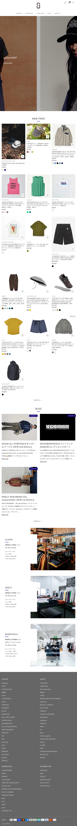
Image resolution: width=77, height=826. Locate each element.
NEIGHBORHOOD (7, 770)
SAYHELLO (43, 723)
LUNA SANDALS (6, 698)
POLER (4, 748)
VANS (41, 748)
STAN (3, 745)
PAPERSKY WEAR (7, 720)
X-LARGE (42, 745)
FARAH (42, 726)
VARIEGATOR (5, 714)
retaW (3, 804)
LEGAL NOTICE (44, 783)
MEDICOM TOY (44, 754)
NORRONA (5, 751)
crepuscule (43, 702)
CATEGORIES (29, 13)
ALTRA (4, 695)
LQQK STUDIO (44, 686)
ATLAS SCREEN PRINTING (9, 726)
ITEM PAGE (10, 68)
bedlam (42, 742)
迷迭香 (4, 692)
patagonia (5, 683)
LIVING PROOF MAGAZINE (47, 739)
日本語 (3, 820)
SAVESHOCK (5, 708)
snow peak (5, 742)
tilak (3, 739)
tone (3, 801)
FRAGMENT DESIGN (8, 795)
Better (42, 733)
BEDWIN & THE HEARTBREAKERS (12, 789)
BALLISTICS (5, 754)
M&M (3, 798)
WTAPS (4, 773)
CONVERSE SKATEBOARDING (48, 751)
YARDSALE (43, 711)
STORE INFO (40, 13)
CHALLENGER (6, 780)
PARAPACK (5, 733)
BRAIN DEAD (44, 717)
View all (37, 400)
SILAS (3, 807)
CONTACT (57, 13)
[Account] (65, 2)
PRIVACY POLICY (45, 786)
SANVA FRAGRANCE (8, 730)
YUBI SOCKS (5, 705)
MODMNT (4, 776)
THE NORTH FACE (7, 689)
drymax (4, 702)
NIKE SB (4, 758)
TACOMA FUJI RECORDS (47, 714)
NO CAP (4, 711)
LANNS (42, 695)
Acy (41, 730)
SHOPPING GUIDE (45, 780)
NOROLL (42, 692)
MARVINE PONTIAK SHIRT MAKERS (50, 698)
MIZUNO (42, 758)
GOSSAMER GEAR (7, 723)
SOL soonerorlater (45, 689)
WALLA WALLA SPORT (8, 717)
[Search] (73, 2)
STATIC (4, 686)
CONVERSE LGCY (7, 811)
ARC (3, 736)
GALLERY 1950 (6, 786)
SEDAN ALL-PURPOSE (46, 705)
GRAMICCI (5, 761)
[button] (34, 108)
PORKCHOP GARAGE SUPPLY (10, 783)
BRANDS (19, 13)
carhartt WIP (43, 683)
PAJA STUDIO (44, 708)
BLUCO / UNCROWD (8, 792)
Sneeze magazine (45, 736)
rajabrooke (43, 720)
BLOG (49, 13)
